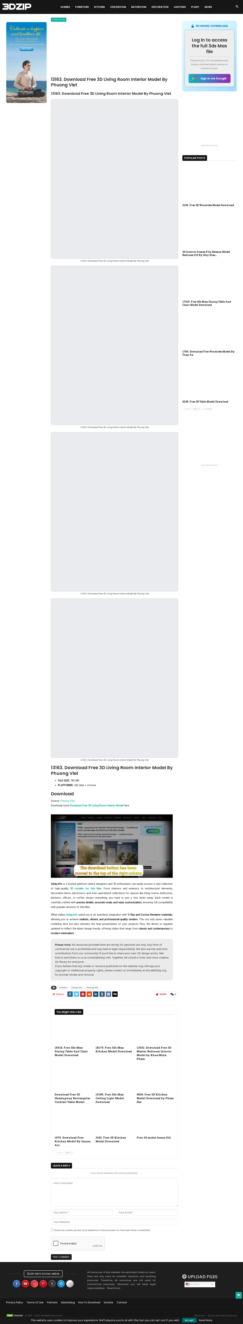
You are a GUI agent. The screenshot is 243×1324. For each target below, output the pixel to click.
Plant (195, 7)
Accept (189, 1320)
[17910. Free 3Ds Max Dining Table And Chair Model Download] (209, 279)
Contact (122, 1302)
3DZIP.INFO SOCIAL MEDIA (43, 1274)
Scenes (65, 7)
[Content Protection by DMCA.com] (15, 1315)
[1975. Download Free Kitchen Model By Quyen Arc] (73, 1120)
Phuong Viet (67, 800)
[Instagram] (34, 1283)
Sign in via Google (213, 78)
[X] (52, 1283)
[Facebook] (16, 1283)
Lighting (180, 7)
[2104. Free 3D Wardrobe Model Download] (209, 183)
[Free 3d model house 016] (155, 1120)
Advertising (68, 1302)
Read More (205, 1320)
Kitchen (99, 7)
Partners (52, 1302)
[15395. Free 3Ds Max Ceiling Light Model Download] (114, 1077)
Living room (58, 19)
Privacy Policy (14, 1302)
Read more (113, 1288)
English (195, 1284)
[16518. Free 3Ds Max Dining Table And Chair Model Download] (73, 1031)
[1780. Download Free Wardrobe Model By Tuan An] (209, 329)
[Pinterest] (43, 1283)
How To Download (89, 1302)
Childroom (118, 7)
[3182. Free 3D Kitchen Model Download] (114, 1120)
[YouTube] (25, 1283)
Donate (108, 1302)
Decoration (160, 7)
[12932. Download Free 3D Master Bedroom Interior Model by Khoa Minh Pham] (155, 1031)
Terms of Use (35, 1302)
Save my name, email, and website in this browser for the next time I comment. (102, 1230)
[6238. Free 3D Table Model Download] (209, 379)
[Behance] (70, 1283)
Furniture (82, 7)
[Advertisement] (114, 50)
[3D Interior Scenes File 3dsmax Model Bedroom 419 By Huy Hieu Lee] (209, 229)
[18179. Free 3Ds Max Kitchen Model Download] (114, 1031)
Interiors (63, 987)
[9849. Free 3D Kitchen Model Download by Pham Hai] (155, 1077)
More (208, 7)
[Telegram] (61, 1283)
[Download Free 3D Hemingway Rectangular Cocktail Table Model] (73, 1077)
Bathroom (138, 7)
